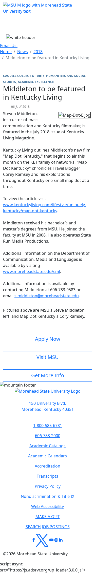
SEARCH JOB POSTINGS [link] (48, 526)
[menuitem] (6, 52)
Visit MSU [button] (47, 357)
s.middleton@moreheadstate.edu (46, 296)
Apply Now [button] (47, 338)
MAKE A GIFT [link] (47, 516)
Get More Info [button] (47, 375)
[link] (47, 406)
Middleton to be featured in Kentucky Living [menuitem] (47, 57)
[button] (48, 393)
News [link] (22, 51)
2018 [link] (38, 51)
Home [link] (6, 51)
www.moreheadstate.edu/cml (31, 271)
